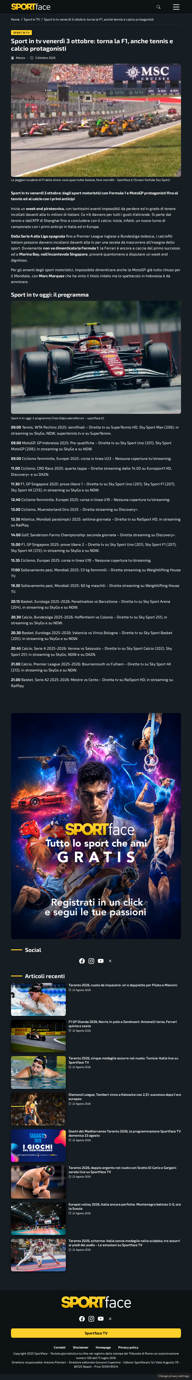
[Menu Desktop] (176, 7)
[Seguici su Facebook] (82, 961)
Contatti (60, 1347)
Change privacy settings (173, 1375)
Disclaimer (80, 1347)
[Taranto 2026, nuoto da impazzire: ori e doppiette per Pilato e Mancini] (38, 999)
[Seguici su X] (110, 961)
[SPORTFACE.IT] (30, 6)
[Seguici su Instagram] (91, 961)
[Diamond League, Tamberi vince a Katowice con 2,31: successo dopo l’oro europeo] (38, 1109)
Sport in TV (21, 32)
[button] (158, 7)
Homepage (103, 1347)
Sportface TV (96, 1333)
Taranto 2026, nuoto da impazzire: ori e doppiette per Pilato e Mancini (123, 985)
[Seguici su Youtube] (100, 961)
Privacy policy (128, 1347)
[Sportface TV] (96, 826)
